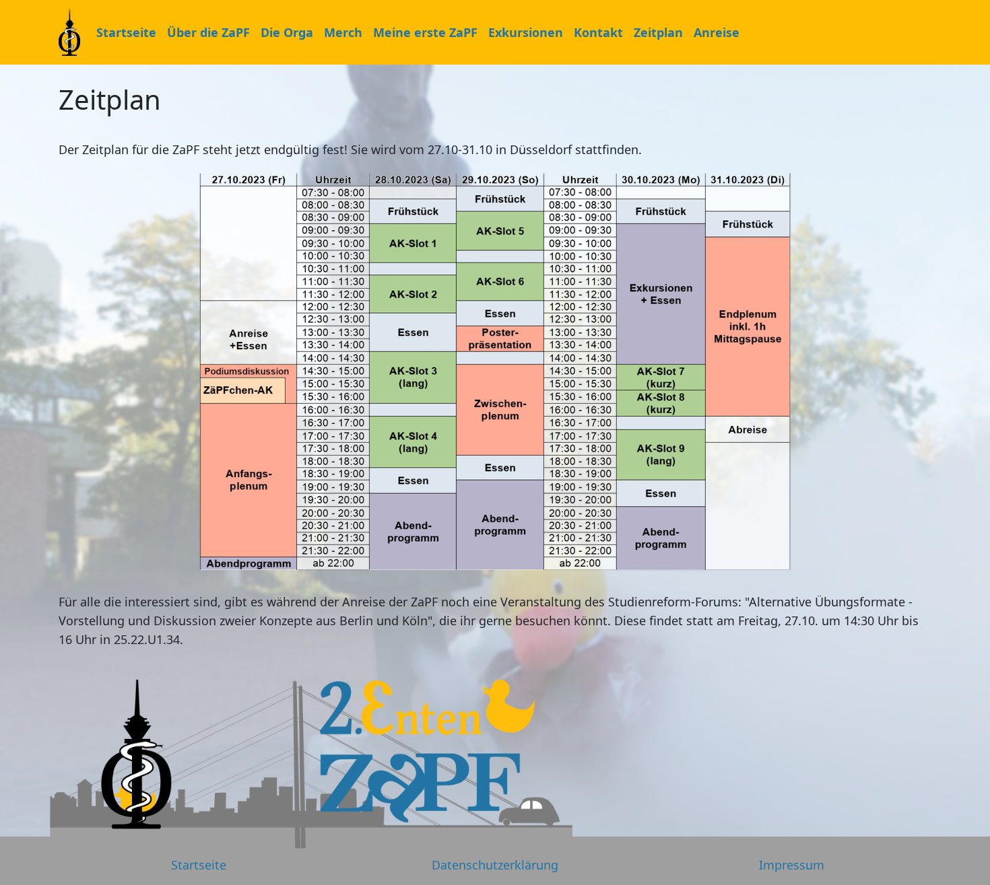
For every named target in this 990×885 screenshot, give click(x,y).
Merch (343, 32)
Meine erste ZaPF (425, 32)
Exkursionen (525, 32)
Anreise (716, 32)
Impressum (791, 865)
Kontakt (598, 32)
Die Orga (287, 32)
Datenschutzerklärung (495, 865)
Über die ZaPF (208, 32)
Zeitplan (658, 32)
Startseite (126, 32)
